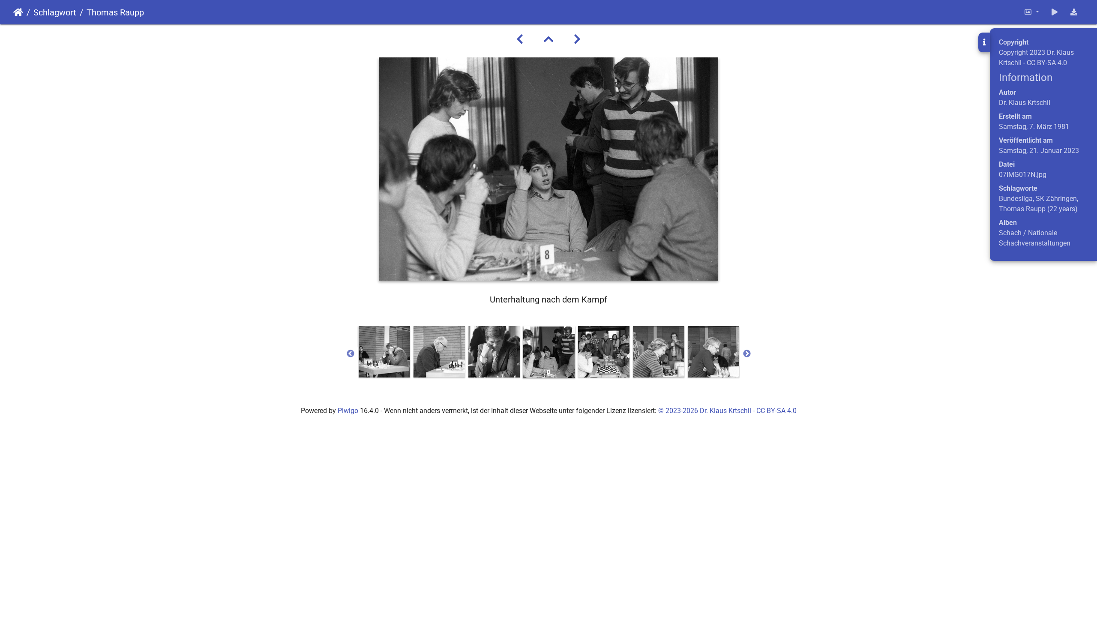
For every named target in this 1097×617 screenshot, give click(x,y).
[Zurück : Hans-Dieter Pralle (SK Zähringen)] (520, 39)
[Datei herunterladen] (1074, 12)
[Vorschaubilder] (548, 39)
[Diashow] (1054, 12)
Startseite (18, 12)
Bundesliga (1016, 199)
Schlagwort (54, 12)
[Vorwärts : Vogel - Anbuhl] (577, 39)
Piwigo (348, 411)
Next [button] (747, 354)
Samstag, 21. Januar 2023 (1039, 151)
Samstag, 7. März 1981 (1034, 127)
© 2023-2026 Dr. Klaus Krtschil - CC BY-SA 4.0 (727, 411)
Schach (1010, 233)
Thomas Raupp (1022, 209)
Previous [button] (350, 354)
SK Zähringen (1056, 199)
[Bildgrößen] (1031, 12)
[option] (384, 351)
